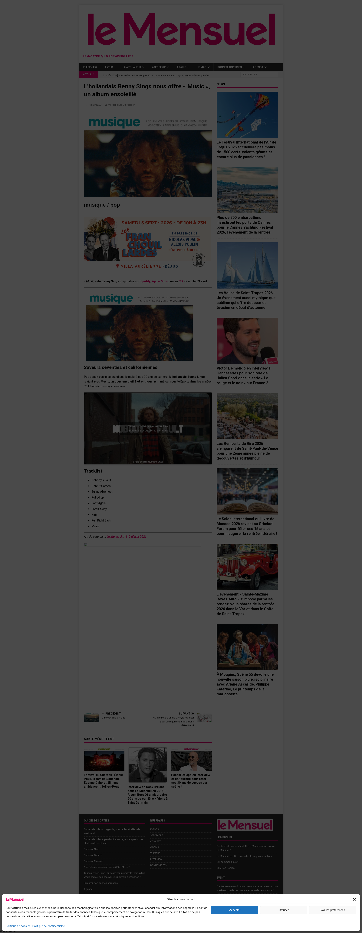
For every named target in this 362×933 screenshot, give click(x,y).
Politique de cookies (18, 926)
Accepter (234, 910)
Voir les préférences (333, 910)
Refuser (284, 910)
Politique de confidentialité (48, 926)
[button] (354, 899)
